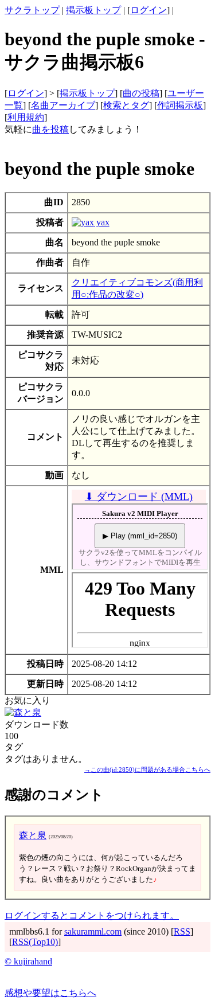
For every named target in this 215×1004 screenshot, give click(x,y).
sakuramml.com (93, 931)
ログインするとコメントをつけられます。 (92, 915)
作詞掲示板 (180, 105)
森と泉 (32, 835)
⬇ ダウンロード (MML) (139, 496)
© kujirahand (28, 961)
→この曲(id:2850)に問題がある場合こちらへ (147, 769)
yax (102, 222)
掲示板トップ (93, 10)
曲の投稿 (141, 93)
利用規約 (25, 117)
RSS (182, 931)
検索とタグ (126, 105)
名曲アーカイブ (63, 105)
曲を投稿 (50, 129)
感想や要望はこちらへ (50, 993)
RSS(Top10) (35, 942)
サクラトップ (32, 10)
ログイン (148, 10)
